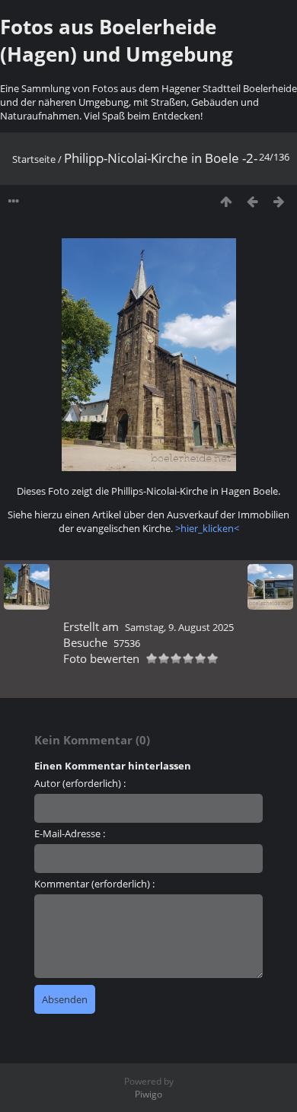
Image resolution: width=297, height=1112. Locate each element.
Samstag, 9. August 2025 (179, 627)
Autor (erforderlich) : (80, 783)
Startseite (34, 159)
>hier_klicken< (207, 528)
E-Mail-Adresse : (69, 833)
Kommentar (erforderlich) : (94, 884)
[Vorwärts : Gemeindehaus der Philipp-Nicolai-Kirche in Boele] (279, 201)
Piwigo (148, 1094)
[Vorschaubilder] (225, 201)
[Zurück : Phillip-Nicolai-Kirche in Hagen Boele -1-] (252, 201)
